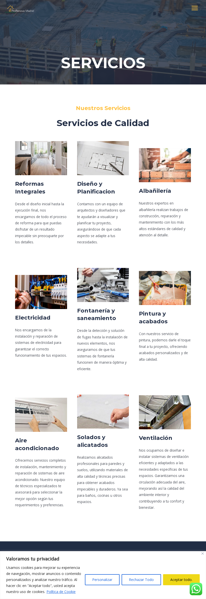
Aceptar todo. (181, 579)
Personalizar (102, 579)
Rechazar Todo (141, 579)
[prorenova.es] (20, 8)
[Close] (202, 553)
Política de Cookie (61, 591)
